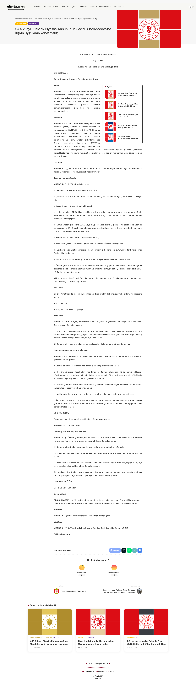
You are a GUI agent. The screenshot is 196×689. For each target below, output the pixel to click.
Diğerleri (21, 23)
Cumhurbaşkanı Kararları (41, 637)
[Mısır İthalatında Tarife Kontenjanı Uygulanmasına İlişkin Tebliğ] (98, 622)
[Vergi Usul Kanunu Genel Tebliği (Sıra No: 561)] (110, 126)
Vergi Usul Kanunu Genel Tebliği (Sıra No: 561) (127, 127)
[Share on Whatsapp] (129, 550)
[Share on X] (123, 550)
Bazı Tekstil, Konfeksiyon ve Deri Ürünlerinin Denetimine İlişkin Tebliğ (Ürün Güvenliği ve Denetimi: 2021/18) (129, 116)
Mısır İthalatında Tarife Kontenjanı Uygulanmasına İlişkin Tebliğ (96, 642)
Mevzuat (33, 23)
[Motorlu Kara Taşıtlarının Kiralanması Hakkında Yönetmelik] (110, 94)
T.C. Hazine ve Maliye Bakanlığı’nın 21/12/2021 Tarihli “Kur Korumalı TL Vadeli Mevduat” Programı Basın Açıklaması (145, 642)
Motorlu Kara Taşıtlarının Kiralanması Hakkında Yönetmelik (127, 94)
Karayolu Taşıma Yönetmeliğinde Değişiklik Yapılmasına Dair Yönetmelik (128, 137)
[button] (180, 6)
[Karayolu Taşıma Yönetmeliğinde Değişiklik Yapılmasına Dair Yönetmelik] (110, 137)
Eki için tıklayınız (62, 534)
